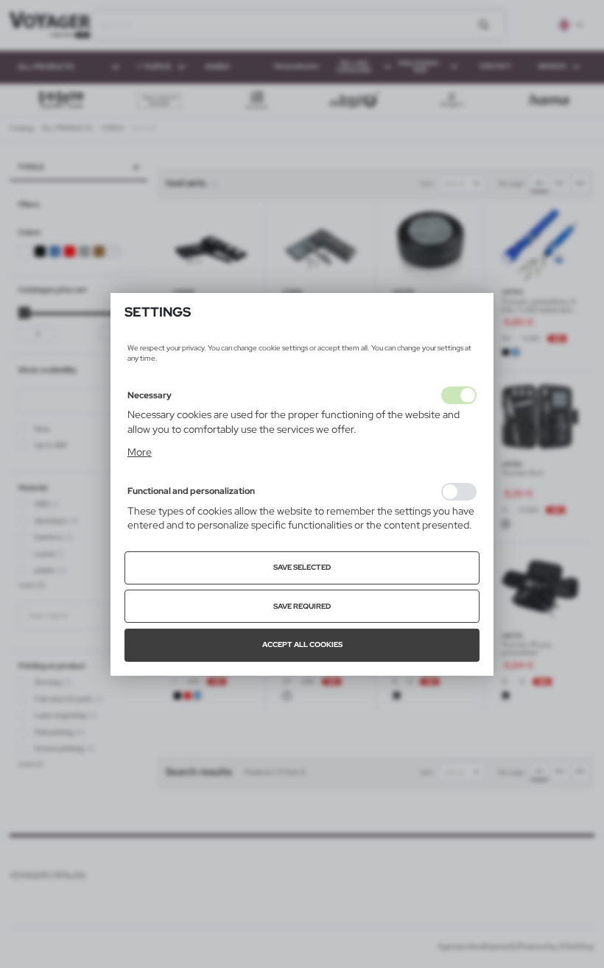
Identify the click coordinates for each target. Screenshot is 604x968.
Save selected (302, 567)
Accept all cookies (302, 644)
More (139, 452)
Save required (302, 606)
